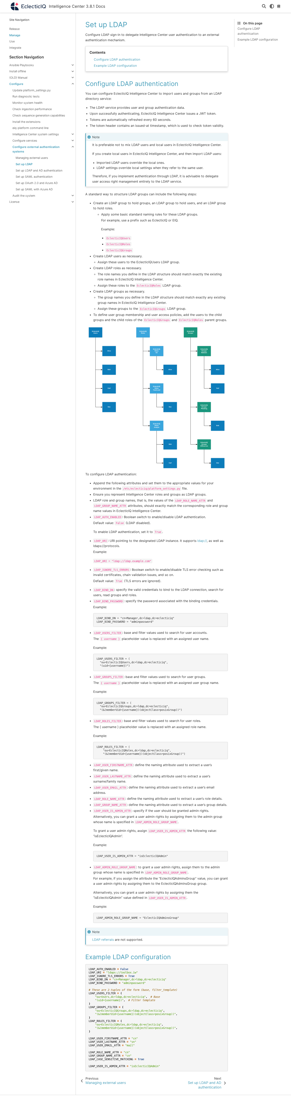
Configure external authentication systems (36, 149)
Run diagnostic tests (26, 96)
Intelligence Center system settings (35, 134)
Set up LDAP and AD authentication (39, 170)
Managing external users (32, 157)
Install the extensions (26, 121)
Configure (16, 84)
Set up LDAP (24, 164)
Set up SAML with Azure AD (34, 189)
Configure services (24, 140)
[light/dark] (272, 6)
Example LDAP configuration (115, 66)
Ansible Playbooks (21, 65)
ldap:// (202, 541)
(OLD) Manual (18, 77)
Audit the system (23, 195)
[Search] (264, 6)
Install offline (17, 71)
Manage (14, 35)
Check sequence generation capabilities (38, 115)
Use (12, 41)
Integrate (15, 47)
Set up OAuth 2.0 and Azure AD (37, 183)
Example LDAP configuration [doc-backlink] (128, 957)
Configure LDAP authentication (117, 59)
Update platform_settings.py (31, 90)
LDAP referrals (103, 940)
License (14, 202)
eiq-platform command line (30, 128)
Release (14, 29)
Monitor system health (27, 102)
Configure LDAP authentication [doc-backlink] (131, 84)
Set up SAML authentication (34, 176)
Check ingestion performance (32, 109)
